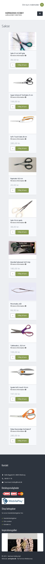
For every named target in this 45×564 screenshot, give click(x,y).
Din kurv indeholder (30, 5)
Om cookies (8, 521)
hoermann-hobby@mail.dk (13, 482)
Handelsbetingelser (10, 518)
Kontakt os (7, 524)
